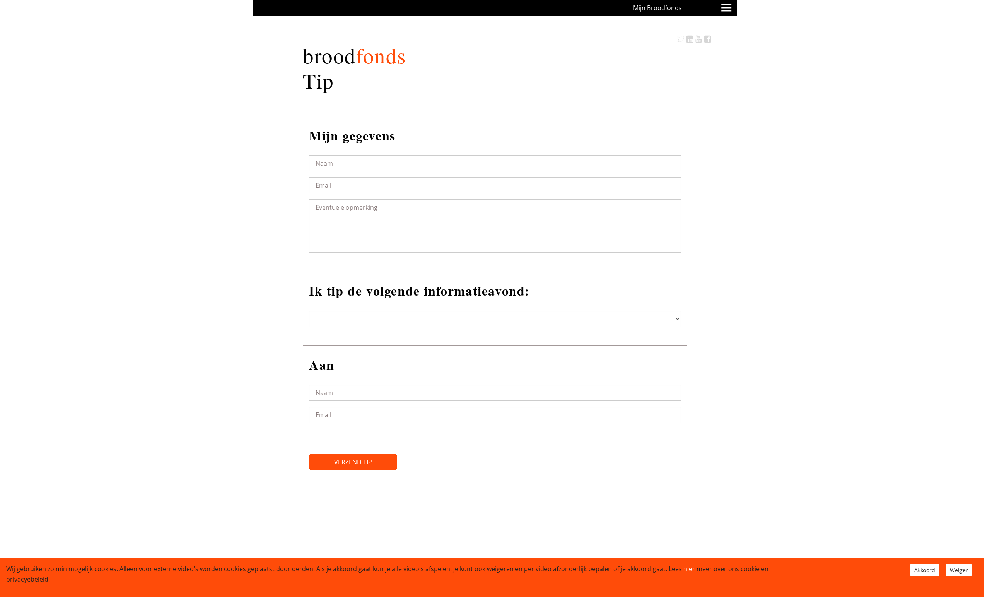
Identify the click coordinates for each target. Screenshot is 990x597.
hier (689, 568)
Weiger (959, 570)
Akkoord (924, 570)
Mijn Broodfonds (657, 7)
